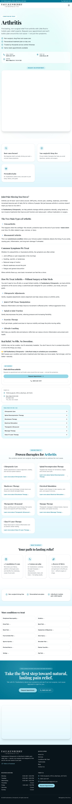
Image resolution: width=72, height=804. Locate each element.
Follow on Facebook (9, 763)
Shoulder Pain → (43, 641)
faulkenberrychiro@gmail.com (48, 781)
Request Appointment (35, 376)
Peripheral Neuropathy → (10, 618)
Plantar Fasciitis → (43, 647)
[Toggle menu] (69, 5)
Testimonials (41, 762)
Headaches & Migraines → (46, 630)
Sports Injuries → (8, 641)
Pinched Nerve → (8, 647)
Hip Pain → (41, 653)
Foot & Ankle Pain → (9, 635)
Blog (39, 764)
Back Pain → (41, 624)
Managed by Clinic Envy (65, 797)
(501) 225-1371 (67, 1)
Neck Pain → (7, 630)
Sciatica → (41, 618)
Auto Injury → (42, 635)
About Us (40, 754)
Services (40, 757)
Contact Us (41, 766)
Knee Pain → (7, 624)
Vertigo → (6, 653)
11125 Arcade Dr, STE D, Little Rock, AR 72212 (14, 1)
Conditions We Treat (44, 759)
